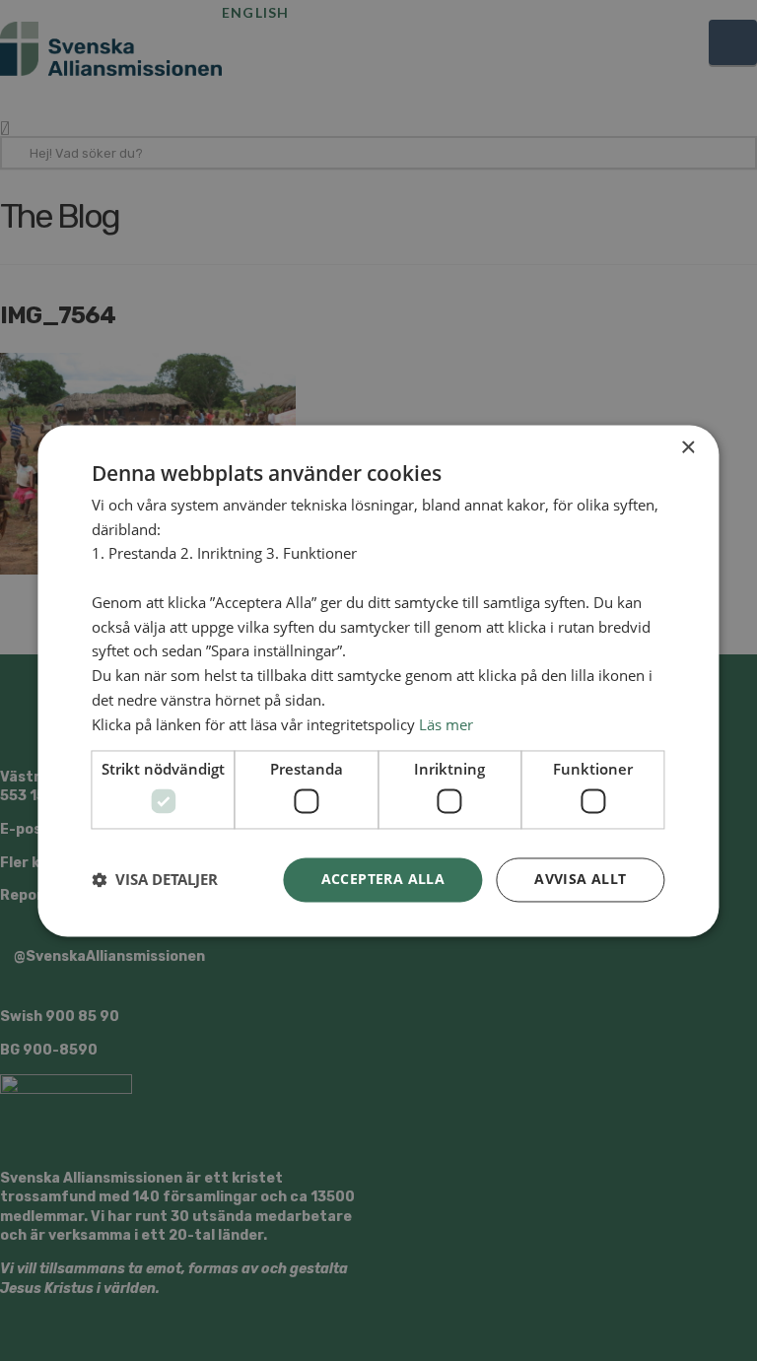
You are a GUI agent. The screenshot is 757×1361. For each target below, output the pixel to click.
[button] (155, 880)
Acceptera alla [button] (383, 878)
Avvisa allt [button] (580, 878)
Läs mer (446, 724)
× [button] (687, 448)
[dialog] (378, 680)
